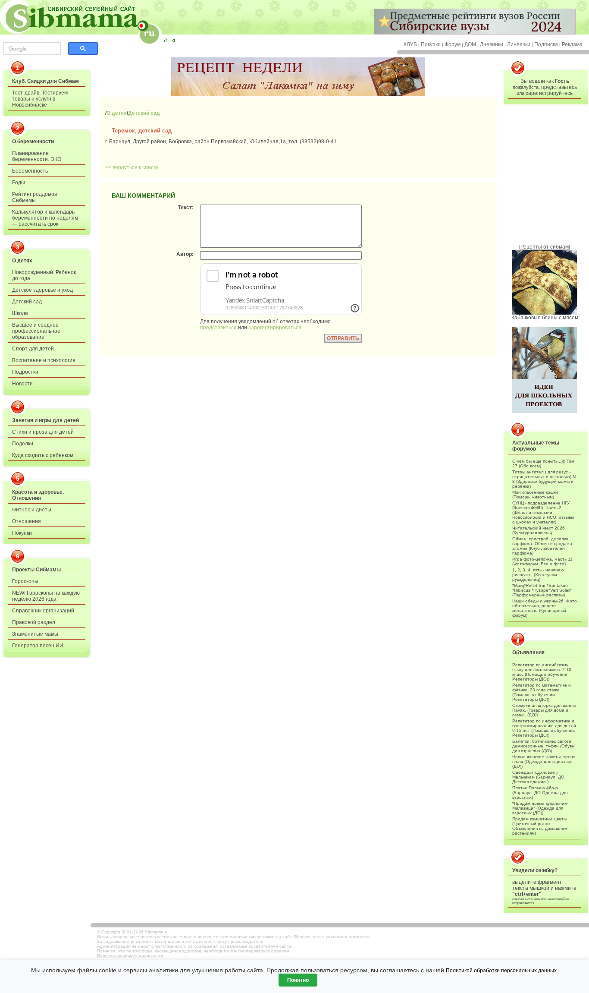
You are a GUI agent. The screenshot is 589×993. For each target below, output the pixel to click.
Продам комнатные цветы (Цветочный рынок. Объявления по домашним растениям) (539, 825)
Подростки (25, 372)
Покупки (431, 44)
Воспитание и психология (43, 360)
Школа (20, 313)
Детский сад (27, 302)
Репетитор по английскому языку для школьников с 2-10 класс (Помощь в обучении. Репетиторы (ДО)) (541, 671)
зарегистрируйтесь (549, 93)
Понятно (298, 980)
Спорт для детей (33, 349)
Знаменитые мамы (35, 634)
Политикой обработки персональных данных (501, 971)
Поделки (22, 444)
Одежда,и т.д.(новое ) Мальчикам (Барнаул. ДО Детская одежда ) (538, 777)
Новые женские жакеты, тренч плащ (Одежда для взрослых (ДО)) (543, 761)
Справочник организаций (43, 611)
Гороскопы (25, 581)
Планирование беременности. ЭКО (36, 156)
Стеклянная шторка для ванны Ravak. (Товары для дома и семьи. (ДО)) (544, 710)
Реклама (572, 44)
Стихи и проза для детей (43, 432)
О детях (22, 261)
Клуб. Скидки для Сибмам (45, 81)
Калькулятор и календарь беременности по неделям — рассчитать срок (45, 218)
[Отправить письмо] (172, 40)
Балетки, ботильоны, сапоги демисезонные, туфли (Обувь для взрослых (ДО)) (543, 746)
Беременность (30, 171)
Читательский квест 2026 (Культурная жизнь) (538, 530)
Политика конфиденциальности (130, 955)
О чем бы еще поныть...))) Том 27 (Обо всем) (543, 463)
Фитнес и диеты (31, 510)
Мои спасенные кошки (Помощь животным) (535, 494)
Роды (18, 183)
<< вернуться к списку (131, 167)
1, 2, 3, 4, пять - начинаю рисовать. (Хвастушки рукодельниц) (538, 574)
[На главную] (165, 40)
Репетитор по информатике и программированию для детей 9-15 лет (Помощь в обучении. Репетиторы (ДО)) (544, 728)
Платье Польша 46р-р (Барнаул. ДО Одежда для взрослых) (539, 792)
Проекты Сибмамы (36, 570)
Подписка (546, 44)
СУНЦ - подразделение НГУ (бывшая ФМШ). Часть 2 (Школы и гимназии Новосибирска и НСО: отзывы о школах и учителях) (543, 512)
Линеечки (518, 44)
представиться (218, 328)
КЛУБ (410, 44)
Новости (22, 384)
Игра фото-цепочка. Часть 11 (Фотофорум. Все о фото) (542, 561)
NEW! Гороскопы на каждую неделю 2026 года (46, 596)
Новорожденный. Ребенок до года (44, 275)
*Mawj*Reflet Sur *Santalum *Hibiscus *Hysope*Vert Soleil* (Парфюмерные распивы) (542, 590)
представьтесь (559, 87)
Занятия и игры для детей (45, 420)
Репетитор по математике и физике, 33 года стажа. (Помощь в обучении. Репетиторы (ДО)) (541, 692)
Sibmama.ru (157, 932)
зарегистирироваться (274, 328)
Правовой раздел (33, 622)
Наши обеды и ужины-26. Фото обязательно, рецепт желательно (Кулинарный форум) (544, 608)
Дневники (491, 44)
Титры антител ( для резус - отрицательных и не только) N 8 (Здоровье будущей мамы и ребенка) (544, 479)
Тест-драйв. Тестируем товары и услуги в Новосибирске (40, 99)
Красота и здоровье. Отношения (38, 495)
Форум (453, 44)
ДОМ (470, 44)
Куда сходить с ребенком (42, 455)
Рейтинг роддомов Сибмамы (34, 197)
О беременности (33, 142)
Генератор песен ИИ (37, 646)
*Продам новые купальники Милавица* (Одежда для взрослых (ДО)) (540, 808)
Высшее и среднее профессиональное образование (36, 331)
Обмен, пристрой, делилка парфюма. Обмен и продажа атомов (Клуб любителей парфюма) (542, 545)
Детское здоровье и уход (42, 290)
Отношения (26, 521)
